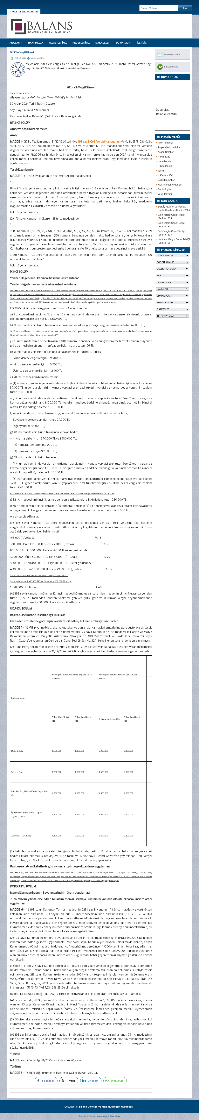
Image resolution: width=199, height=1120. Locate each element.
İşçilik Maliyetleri (166, 179)
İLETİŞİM (142, 42)
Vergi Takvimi (165, 193)
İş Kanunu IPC (165, 175)
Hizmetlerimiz (165, 165)
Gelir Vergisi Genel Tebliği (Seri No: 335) (171, 216)
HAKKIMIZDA (35, 42)
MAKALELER (102, 42)
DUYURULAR (123, 42)
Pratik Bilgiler (165, 189)
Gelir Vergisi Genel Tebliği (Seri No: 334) (171, 224)
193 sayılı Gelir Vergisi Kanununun (99, 141)
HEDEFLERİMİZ (81, 42)
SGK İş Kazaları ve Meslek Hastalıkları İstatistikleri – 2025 (174, 208)
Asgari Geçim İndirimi (169, 147)
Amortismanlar (165, 142)
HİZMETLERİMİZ (58, 42)
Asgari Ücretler (166, 151)
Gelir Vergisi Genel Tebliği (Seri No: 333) (171, 232)
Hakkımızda (164, 156)
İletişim (161, 170)
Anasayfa (16, 42)
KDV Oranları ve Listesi (170, 184)
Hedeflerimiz (164, 161)
